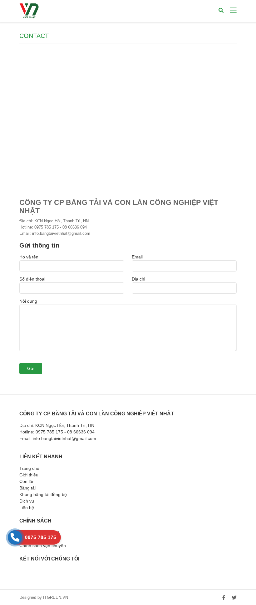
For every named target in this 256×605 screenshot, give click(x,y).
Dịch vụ (26, 501)
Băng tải (27, 487)
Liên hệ (26, 507)
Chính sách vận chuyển (42, 545)
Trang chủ (29, 468)
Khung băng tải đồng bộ (43, 494)
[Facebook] (223, 597)
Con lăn (27, 481)
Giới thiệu (28, 474)
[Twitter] (234, 597)
